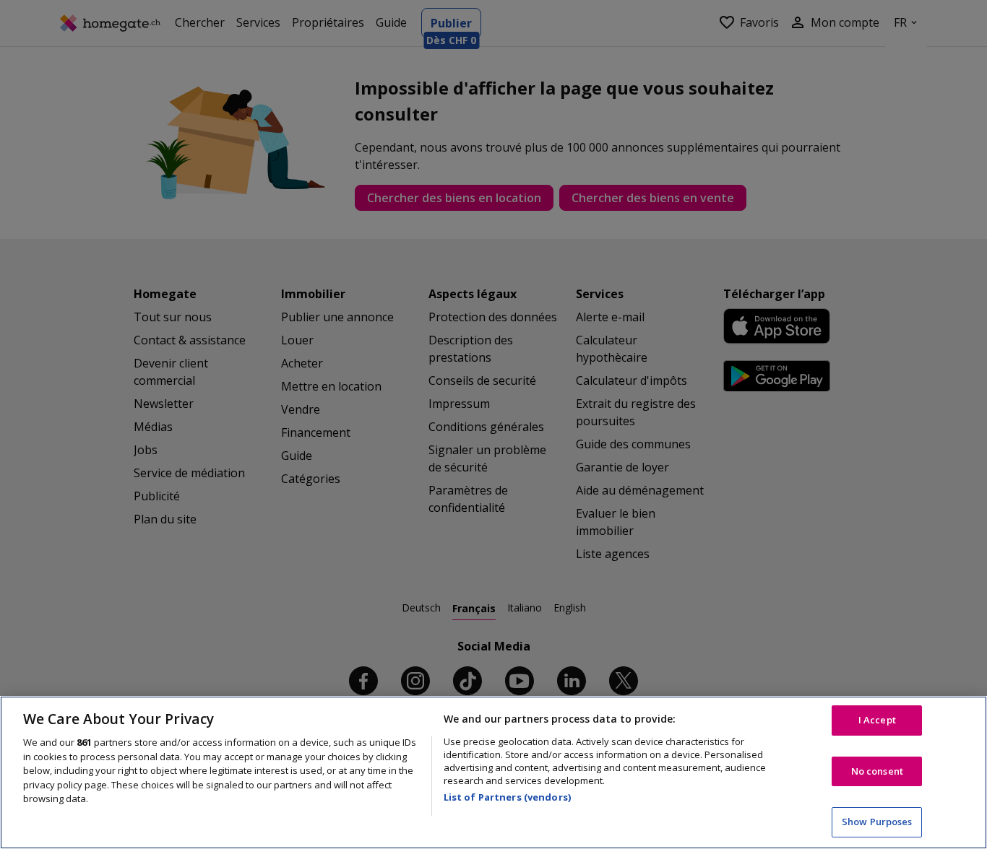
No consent (877, 771)
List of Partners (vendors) (507, 797)
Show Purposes (877, 821)
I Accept (877, 719)
